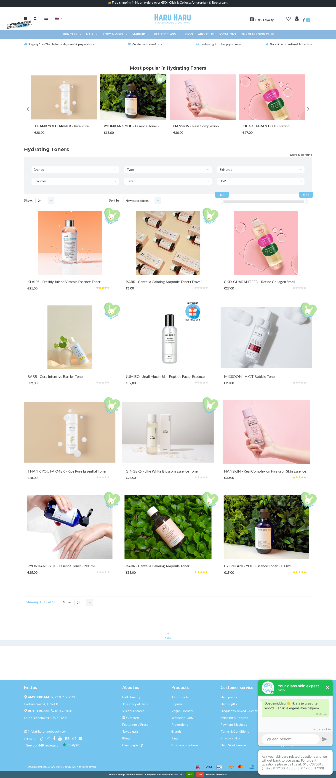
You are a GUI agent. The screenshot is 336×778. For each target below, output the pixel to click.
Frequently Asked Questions (241, 711)
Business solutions (184, 745)
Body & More (112, 34)
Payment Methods (234, 724)
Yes (190, 774)
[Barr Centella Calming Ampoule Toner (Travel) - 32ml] (168, 243)
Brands (176, 731)
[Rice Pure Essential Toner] (64, 97)
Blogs (126, 738)
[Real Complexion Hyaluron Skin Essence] (203, 97)
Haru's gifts (229, 704)
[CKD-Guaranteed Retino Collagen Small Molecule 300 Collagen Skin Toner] (266, 243)
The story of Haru (135, 704)
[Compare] (46, 18)
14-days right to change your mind (221, 44)
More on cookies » (216, 774)
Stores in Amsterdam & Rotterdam (291, 44)
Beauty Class (165, 34)
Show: (28, 200)
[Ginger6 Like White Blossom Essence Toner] (168, 432)
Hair (89, 34)
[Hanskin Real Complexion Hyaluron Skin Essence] (266, 432)
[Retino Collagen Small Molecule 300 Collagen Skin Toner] (272, 97)
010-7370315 (65, 711)
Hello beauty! (131, 697)
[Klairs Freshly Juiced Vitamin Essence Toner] (69, 243)
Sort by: (114, 200)
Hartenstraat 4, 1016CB (41, 704)
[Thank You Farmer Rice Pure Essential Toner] (69, 432)
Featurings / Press (135, 724)
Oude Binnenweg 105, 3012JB (45, 718)
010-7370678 (65, 697)
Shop (59, 128)
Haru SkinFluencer (233, 745)
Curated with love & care (147, 44)
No (200, 774)
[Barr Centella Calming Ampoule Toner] (168, 527)
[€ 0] (222, 202)
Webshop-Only (182, 718)
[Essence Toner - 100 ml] (133, 97)
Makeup (138, 34)
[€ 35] (306, 202)
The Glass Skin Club (257, 34)
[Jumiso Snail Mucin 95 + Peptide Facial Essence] (168, 337)
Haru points (229, 697)
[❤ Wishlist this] (72, 128)
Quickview (64, 283)
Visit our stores (133, 711)
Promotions (179, 724)
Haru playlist (131, 745)
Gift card (132, 718)
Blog (189, 34)
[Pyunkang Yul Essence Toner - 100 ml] (266, 527)
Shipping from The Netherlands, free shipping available (61, 44)
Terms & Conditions (235, 731)
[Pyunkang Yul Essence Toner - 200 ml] (69, 527)
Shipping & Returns (234, 718)
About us (206, 34)
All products (180, 697)
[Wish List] (289, 18)
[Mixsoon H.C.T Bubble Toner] (266, 337)
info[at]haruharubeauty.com (47, 731)
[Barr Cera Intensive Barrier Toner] (69, 337)
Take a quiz (130, 731)
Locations (227, 34)
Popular (176, 704)
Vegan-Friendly (182, 711)
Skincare (69, 34)
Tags (174, 738)
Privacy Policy (230, 738)
